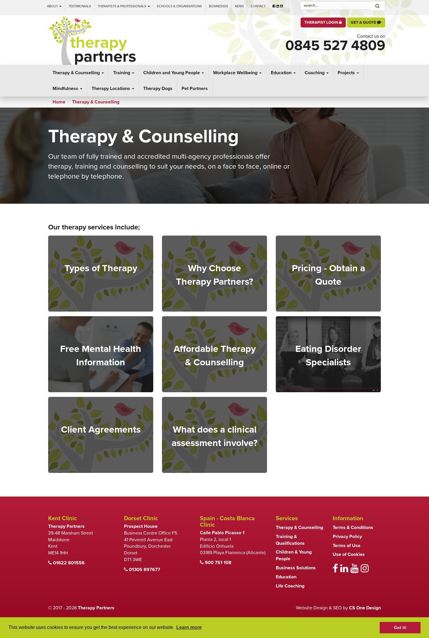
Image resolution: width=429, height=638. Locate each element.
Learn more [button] (189, 627)
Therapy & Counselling (77, 73)
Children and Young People (172, 73)
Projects (347, 73)
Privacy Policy (347, 537)
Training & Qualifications (290, 540)
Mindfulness (66, 88)
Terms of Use (346, 546)
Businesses (218, 6)
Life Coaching (290, 586)
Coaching (315, 73)
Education (282, 73)
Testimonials (80, 6)
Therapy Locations (111, 88)
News (239, 6)
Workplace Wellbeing (236, 73)
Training (122, 73)
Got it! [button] (400, 627)
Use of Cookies (349, 554)
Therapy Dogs (157, 88)
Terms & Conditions (353, 527)
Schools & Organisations (179, 6)
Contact (258, 6)
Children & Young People (294, 555)
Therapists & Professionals (122, 6)
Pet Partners (195, 88)
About (53, 6)
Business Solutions (296, 568)
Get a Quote (364, 22)
